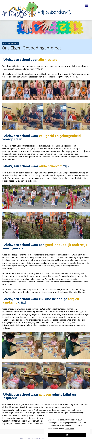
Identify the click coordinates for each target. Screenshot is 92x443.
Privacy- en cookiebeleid (40, 438)
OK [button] (67, 435)
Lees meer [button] (69, 429)
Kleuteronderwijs (10, 43)
